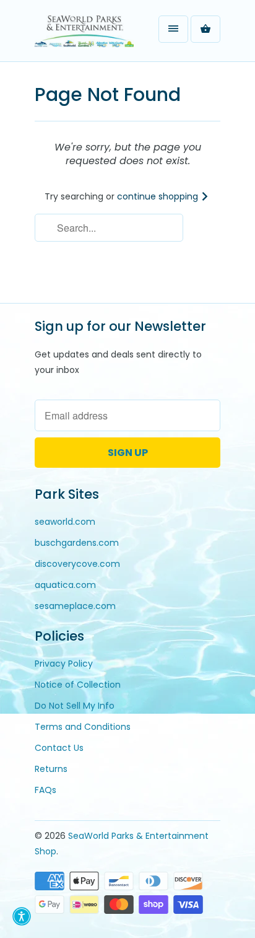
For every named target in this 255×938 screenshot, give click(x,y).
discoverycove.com (77, 564)
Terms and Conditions (83, 727)
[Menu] (173, 29)
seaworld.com (65, 521)
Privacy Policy (64, 663)
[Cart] (205, 29)
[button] (21, 916)
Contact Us (59, 748)
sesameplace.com (75, 606)
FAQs (45, 790)
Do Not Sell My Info (75, 705)
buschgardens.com (77, 543)
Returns (51, 769)
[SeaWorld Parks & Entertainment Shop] (84, 35)
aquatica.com (65, 585)
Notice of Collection (78, 684)
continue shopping (159, 196)
